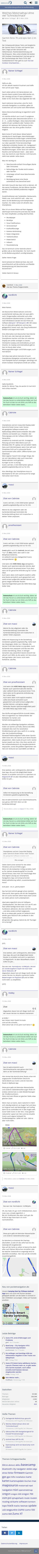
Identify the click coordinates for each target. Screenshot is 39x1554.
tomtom (32, 1501)
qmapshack (18, 1498)
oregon (6, 1494)
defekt (29, 1469)
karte (28, 1476)
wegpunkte (12, 1509)
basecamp (28, 1465)
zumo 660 (7, 1513)
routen (33, 1498)
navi (31, 1485)
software (23, 1501)
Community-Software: (19, 1551)
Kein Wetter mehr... (13, 1378)
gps (4, 1476)
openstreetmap (26, 1490)
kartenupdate (17, 1481)
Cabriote (21, 1179)
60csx (5, 1465)
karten (6, 1481)
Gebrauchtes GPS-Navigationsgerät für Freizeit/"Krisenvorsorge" (20, 1433)
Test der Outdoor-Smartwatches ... (18, 62)
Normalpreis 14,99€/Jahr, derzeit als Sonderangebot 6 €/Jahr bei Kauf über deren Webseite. (19, 968)
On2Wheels (9, 1380)
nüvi (15, 1489)
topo (4, 1505)
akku (18, 1465)
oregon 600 (16, 1494)
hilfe (13, 1477)
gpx (8, 1476)
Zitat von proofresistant (14, 682)
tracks (17, 1505)
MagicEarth (6, 777)
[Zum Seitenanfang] (36, 1551)
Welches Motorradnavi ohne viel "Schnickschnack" (17, 1425)
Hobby (8, 1374)
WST (7, 1360)
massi (22, 809)
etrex (4, 1472)
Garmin (29, 1472)
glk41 (7, 1342)
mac (34, 1481)
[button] (36, 3)
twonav (24, 1505)
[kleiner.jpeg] (19, 1267)
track (10, 1505)
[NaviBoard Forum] (6, 3)
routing (5, 1501)
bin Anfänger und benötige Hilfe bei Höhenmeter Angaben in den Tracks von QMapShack (21, 1355)
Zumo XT (17, 1513)
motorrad (23, 1485)
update (32, 1505)
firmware (19, 1472)
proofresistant (10, 1350)
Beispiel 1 (12, 323)
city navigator (19, 1468)
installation (20, 1477)
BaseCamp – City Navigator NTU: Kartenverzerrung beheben (18, 1347)
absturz (11, 1465)
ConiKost (10, 285)
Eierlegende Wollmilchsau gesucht (18, 1418)
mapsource (10, 1485)
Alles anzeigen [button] (19, 860)
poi (9, 1498)
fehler (11, 1472)
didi (35, 1404)
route (27, 1498)
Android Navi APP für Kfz (15, 1439)
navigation (7, 1489)
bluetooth (7, 1468)
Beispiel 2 (22, 323)
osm (4, 1498)
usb (4, 1509)
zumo (21, 1509)
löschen (27, 1481)
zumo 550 (30, 1509)
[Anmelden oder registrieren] (31, 3)
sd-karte (14, 1501)
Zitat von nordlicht (11, 1201)
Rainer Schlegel (10, 18)
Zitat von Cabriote (11, 498)
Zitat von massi (10, 623)
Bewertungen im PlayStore (11, 977)
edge (35, 1469)
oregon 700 (27, 1494)
